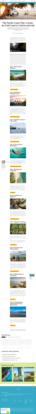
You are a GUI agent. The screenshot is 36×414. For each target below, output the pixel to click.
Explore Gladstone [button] (12, 192)
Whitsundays (21, 263)
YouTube (15, 401)
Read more (5, 395)
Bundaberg (14, 161)
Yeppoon (20, 214)
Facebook (15, 400)
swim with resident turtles (18, 163)
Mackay (17, 236)
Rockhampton (19, 211)
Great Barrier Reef (24, 319)
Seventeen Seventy (13, 186)
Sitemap (25, 403)
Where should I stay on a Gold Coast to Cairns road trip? (8, 356)
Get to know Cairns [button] (13, 325)
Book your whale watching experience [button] (14, 141)
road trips (15, 37)
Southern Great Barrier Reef (19, 161)
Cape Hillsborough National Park (21, 240)
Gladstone (17, 187)
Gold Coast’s (22, 82)
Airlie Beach (13, 264)
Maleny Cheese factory (14, 110)
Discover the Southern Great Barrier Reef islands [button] (16, 166)
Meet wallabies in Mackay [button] (13, 244)
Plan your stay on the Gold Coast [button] (14, 89)
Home (0, 2)
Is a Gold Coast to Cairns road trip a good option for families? (9, 354)
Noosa (10, 111)
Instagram (20, 400)
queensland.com (24, 330)
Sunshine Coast (17, 108)
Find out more (5, 409)
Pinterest (20, 401)
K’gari (11, 137)
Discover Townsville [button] (13, 299)
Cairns (19, 319)
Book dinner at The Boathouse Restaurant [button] (15, 116)
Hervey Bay (18, 136)
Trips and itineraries (4, 2)
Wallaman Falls (12, 292)
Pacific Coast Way (13, 38)
